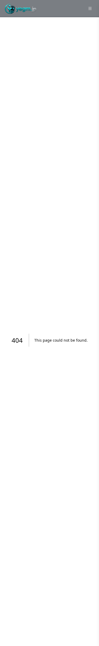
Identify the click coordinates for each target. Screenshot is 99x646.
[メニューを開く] (90, 8)
